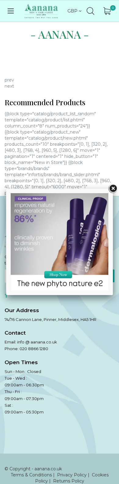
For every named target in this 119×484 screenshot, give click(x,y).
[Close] (112, 188)
